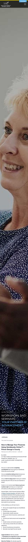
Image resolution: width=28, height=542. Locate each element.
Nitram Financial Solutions (9, 493)
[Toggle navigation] (25, 4)
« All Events (4, 437)
